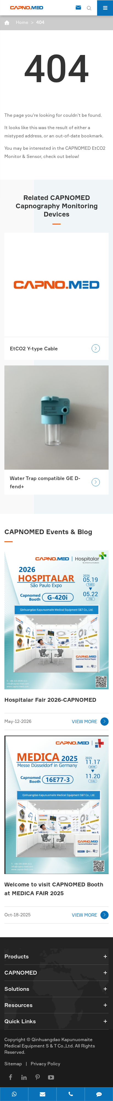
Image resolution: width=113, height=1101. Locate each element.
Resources (18, 1005)
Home (22, 22)
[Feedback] (99, 1095)
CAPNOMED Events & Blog (48, 532)
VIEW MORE (89, 721)
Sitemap (13, 1063)
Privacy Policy (45, 1063)
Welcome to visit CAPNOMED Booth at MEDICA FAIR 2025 (53, 889)
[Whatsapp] (14, 1095)
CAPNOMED (20, 972)
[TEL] (70, 1095)
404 (40, 22)
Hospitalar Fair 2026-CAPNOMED (50, 699)
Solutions (16, 988)
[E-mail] (42, 1095)
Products (16, 956)
